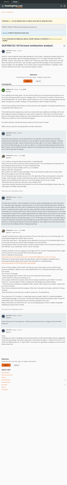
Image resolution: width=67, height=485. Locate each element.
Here (10, 21)
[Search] (61, 6)
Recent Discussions (7, 375)
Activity (4, 377)
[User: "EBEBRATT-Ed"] (3, 90)
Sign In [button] (28, 81)
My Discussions (6, 382)
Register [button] (38, 81)
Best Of (4, 387)
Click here (5, 33)
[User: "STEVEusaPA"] (3, 156)
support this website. (56, 39)
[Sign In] (64, 6)
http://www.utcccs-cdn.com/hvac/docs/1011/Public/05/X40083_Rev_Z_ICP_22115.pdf (28, 257)
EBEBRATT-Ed (9, 89)
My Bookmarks (33, 380)
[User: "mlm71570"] (3, 51)
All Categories (5, 372)
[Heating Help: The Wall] (13, 6)
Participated (5, 389)
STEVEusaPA (9, 155)
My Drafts (33, 385)
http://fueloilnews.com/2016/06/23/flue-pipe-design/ (19, 263)
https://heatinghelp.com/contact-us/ (27, 27)
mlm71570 (9, 50)
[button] (64, 46)
